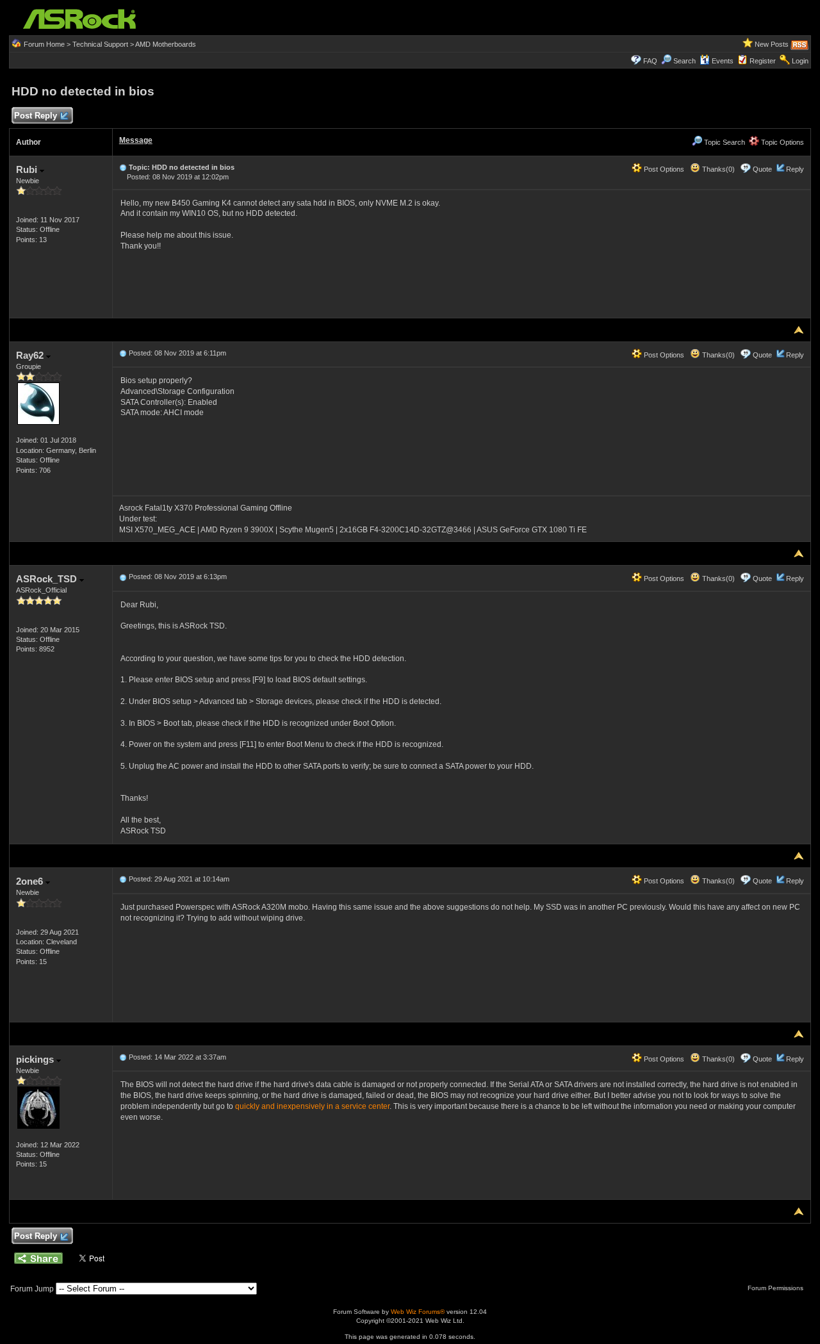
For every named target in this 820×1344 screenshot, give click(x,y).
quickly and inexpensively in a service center (312, 1106)
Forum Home (44, 44)
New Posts (772, 44)
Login (800, 61)
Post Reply (36, 115)
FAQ (650, 61)
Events (723, 61)
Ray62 (31, 355)
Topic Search (723, 142)
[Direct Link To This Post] (123, 167)
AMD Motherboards (165, 44)
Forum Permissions (776, 1287)
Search (684, 61)
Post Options (663, 169)
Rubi (28, 169)
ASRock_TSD (47, 578)
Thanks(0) (717, 169)
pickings (36, 1059)
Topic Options (781, 142)
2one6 (30, 881)
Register (763, 61)
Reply (795, 169)
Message (135, 140)
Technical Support (100, 44)
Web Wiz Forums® (418, 1311)
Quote (762, 169)
